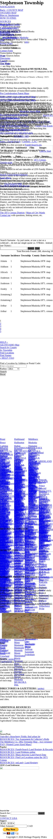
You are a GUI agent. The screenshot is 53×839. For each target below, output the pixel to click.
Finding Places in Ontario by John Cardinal (20, 556)
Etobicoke (43, 530)
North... (3, 508)
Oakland (4, 524)
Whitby (28, 589)
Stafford (42, 600)
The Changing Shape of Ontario (15, 542)
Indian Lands (17, 505)
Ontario (31, 456)
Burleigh (32, 495)
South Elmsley (4, 588)
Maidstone (19, 515)
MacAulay (19, 510)
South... (3, 525)
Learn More (5, 178)
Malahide (18, 518)
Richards (43, 587)
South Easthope (4, 582)
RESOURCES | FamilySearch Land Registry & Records (26, 749)
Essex (2, 463)
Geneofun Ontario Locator (12, 558)
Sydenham (30, 654)
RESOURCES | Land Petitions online (17, 752)
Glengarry (4, 469)
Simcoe (42, 495)
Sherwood (43, 598)
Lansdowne (19, 525)
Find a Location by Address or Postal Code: (20, 363)
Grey (2, 473)
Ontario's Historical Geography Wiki (17, 545)
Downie (32, 483)
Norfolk (32, 449)
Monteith (18, 650)
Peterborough (34, 473)
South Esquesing (5, 593)
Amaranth (43, 526)
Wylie (41, 608)
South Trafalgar (4, 649)
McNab (17, 592)
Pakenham (5, 527)
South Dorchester (5, 572)
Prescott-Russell (43, 481)
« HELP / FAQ (7, 358)
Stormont (43, 498)
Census (3, 61)
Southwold (5, 653)
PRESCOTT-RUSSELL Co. (45, 493)
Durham (4, 456)
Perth (30, 469)
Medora (17, 597)
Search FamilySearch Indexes (14, 174)
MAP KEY (5, 24)
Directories (5, 58)
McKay (17, 579)
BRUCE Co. (6, 451)
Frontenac (4, 466)
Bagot (3, 497)
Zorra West (30, 560)
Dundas (3, 452)
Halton (17, 446)
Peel (30, 466)
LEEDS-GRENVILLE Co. (21, 480)
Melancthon (19, 600)
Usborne (29, 524)
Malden (17, 521)
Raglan (42, 585)
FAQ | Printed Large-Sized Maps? (16, 744)
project (11, 659)
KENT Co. (19, 464)
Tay (26, 520)
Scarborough (45, 553)
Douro (31, 502)
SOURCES (5, 21)
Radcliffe (43, 582)
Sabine (28, 517)
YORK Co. (44, 527)
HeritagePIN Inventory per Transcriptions (19, 553)
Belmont (32, 492)
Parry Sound (34, 463)
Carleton (4, 446)
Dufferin (4, 449)
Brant (2, 439)
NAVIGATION (7, 6)
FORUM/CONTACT (10, 31)
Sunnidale (29, 652)
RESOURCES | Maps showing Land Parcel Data (23, 754)
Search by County (8, 347)
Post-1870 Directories (10, 118)
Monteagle (19, 648)
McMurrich (19, 589)
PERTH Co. (34, 478)
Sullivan (28, 649)
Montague (19, 645)
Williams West (29, 608)
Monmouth (19, 640)
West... (28, 518)
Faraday (18, 493)
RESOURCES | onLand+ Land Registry (19, 762)
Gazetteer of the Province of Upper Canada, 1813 (23, 566)
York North (30, 542)
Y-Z (26, 525)
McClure (18, 571)
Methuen (18, 608)
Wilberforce (44, 606)
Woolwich (29, 644)
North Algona (3, 518)
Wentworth (44, 515)
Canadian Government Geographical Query (20, 563)
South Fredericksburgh (7, 598)
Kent (16, 456)
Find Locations (7, 353)
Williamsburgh (31, 612)
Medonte (18, 595)
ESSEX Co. (5, 471)
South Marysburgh (5, 609)
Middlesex (33, 439)
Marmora (18, 539)
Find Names (5, 355)
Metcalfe (18, 605)
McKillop (18, 584)
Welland (43, 508)
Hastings (18, 449)
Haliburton (19, 442)
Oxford (31, 459)
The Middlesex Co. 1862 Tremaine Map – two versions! (26, 742)
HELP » (4, 342)
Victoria (42, 502)
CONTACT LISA (8, 818)
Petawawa (43, 579)
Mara (16, 526)
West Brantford (29, 528)
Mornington (19, 655)
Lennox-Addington (19, 473)
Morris (17, 658)
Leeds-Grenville (18, 467)
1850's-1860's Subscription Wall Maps (18, 97)
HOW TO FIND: (8, 18)
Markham (43, 551)
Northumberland (36, 452)
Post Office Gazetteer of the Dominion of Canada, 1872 (26, 569)
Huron (17, 452)
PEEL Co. (33, 475)
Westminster (30, 586)
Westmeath (30, 583)
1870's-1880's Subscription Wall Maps (18, 100)
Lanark (17, 463)
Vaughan (43, 556)
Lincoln (17, 478)
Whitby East (30, 591)
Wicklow (29, 596)
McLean (18, 587)
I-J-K (16, 495)
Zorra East (29, 558)
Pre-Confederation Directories (14, 115)
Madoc (17, 513)
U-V (27, 515)
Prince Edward (42, 487)
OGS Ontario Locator (10, 561)
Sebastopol (44, 595)
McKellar (18, 582)
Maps (2, 55)
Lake (16, 507)
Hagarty (18, 500)
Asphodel (32, 489)
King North (44, 548)
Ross (41, 593)
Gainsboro (19, 497)
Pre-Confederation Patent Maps (14, 93)
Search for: (5, 813)
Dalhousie (4, 503)
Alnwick (32, 466)
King (41, 546)
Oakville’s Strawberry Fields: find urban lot (20, 736)
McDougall (19, 574)
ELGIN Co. (5, 468)
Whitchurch (44, 559)
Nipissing (32, 446)
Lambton (18, 459)
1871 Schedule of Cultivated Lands (16, 133)
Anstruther (33, 487)
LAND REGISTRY (9, 28)
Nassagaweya (6, 520)
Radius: (4, 368)
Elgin (2, 459)
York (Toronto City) (43, 564)
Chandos (32, 500)
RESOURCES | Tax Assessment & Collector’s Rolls (24, 739)
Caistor (3, 500)
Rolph (42, 590)
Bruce (3, 442)
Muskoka (32, 442)
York (41, 518)
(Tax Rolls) (5, 63)
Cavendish (33, 497)
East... (3, 498)
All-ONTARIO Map (9, 345)
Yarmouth (29, 534)
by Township (6, 350)
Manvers (18, 523)
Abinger (4, 493)
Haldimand (19, 439)
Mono (17, 642)
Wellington (44, 512)
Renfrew (43, 491)
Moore (17, 653)
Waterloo (43, 505)
